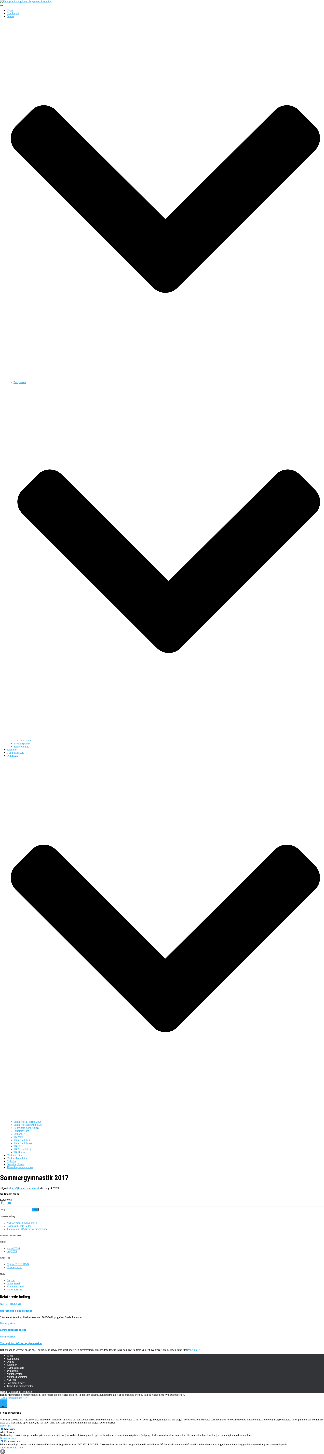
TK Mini (18, 1136)
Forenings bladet (15, 1164)
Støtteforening (21, 746)
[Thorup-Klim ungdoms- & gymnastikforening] (25, 1)
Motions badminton (17, 1158)
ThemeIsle (26, 1391)
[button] (165, 379)
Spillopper (19, 1133)
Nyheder (11, 1161)
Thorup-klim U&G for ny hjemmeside (27, 1229)
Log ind (11, 1280)
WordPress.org (14, 1289)
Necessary (9, 1429)
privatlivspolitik (22, 743)
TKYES (18, 1146)
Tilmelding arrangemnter (20, 1167)
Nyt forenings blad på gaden (22, 1222)
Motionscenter (14, 1155)
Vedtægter (25, 740)
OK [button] (25, 1397)
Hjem (10, 10)
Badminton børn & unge (26, 1127)
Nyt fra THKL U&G (18, 1264)
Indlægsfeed (13, 1283)
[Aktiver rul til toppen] (2, 1451)
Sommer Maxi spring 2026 (28, 1124)
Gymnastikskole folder (19, 1226)
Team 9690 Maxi (23, 1143)
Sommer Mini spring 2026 (28, 1121)
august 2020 (13, 1248)
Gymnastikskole (15, 752)
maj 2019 (12, 1251)
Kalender (12, 749)
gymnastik (12, 1370)
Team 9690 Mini (22, 1140)
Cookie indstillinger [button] (11, 1397)
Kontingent (13, 13)
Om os (10, 1361)
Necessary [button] (5, 1425)
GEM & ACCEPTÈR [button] (11, 1447)
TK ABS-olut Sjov (24, 1149)
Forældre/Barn (21, 1130)
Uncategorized (14, 1267)
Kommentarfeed (15, 1286)
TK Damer (19, 1152)
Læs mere (195, 1349)
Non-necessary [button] (8, 1438)
